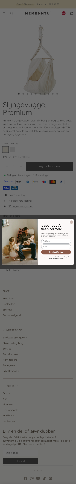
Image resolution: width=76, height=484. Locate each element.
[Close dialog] (71, 222)
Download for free (56, 252)
